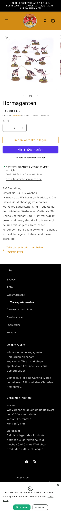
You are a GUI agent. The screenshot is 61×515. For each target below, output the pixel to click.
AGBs (10, 287)
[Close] (58, 484)
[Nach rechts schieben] (38, 96)
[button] (7, 21)
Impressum (13, 324)
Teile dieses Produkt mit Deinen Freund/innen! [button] (25, 249)
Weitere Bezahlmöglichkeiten (31, 157)
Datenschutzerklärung (20, 309)
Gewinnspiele (15, 317)
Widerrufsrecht (16, 294)
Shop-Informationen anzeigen (24, 179)
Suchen (11, 279)
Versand (17, 115)
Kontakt (11, 332)
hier (22, 423)
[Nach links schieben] (23, 96)
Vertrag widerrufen (22, 302)
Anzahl (6, 121)
